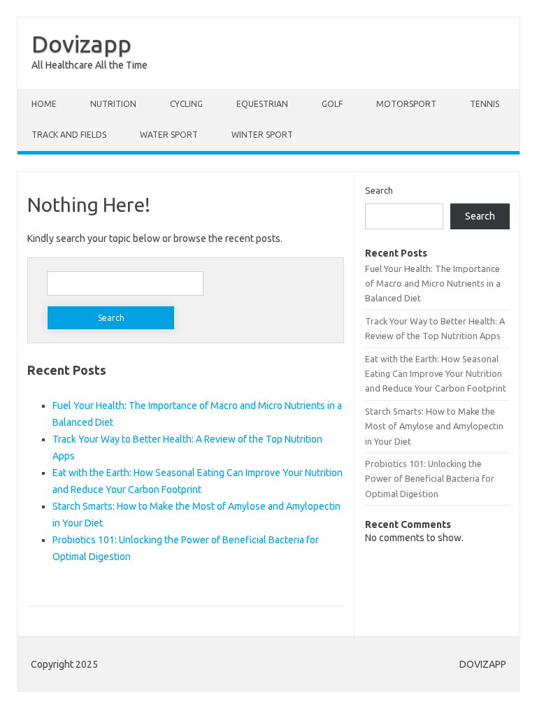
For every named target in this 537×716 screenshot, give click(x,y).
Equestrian (262, 103)
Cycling (186, 103)
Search (379, 190)
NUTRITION (113, 103)
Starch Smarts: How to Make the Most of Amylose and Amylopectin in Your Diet (434, 426)
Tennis (484, 103)
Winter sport (262, 134)
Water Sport (169, 134)
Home (44, 103)
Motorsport (406, 103)
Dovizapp (81, 43)
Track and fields (68, 134)
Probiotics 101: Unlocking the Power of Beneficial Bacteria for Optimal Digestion (429, 479)
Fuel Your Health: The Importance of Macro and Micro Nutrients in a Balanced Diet (433, 283)
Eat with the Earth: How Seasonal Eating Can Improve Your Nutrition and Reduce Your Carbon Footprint (435, 374)
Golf (332, 103)
